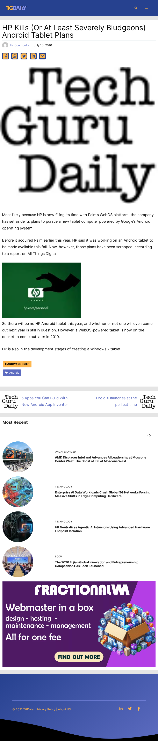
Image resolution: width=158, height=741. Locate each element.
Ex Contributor (20, 45)
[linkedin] (33, 56)
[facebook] (5, 56)
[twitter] (24, 56)
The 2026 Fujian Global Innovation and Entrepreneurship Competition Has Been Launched (96, 564)
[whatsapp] (14, 56)
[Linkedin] (121, 709)
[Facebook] (139, 709)
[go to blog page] (149, 435)
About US (64, 709)
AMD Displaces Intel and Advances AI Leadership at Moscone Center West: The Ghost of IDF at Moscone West (100, 459)
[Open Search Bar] (135, 8)
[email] (42, 56)
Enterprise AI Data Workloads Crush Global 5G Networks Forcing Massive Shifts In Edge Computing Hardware (103, 494)
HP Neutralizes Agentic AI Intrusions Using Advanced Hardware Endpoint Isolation (102, 529)
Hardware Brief (17, 364)
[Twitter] (130, 709)
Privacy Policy (45, 709)
